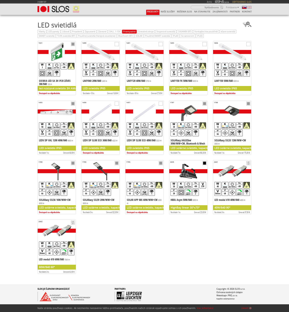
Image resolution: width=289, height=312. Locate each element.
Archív (209, 2)
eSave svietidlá (228, 31)
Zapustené (90, 31)
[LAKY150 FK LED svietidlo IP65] (188, 68)
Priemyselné (129, 31)
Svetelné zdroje (146, 31)
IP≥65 (200, 36)
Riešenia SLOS (184, 11)
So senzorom (187, 36)
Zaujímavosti (220, 11)
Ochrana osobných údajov (229, 292)
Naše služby (168, 11)
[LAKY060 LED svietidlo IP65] (100, 68)
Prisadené (77, 31)
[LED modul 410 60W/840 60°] (57, 247)
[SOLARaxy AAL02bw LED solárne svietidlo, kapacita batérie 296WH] (188, 128)
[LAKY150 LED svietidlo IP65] (232, 68)
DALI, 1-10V (114, 31)
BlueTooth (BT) (125, 36)
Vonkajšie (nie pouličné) (206, 31)
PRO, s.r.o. (233, 295)
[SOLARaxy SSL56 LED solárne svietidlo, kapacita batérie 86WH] (57, 187)
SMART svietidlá (46, 36)
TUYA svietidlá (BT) (66, 36)
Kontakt (247, 11)
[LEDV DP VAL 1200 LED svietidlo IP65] (57, 128)
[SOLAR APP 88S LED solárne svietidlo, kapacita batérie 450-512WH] (144, 187)
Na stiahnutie (202, 11)
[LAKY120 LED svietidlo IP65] (144, 68)
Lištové (65, 31)
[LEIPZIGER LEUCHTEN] (138, 296)
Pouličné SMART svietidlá (157, 36)
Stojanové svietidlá (165, 31)
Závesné (102, 31)
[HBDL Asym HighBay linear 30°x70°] (188, 187)
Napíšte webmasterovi (225, 299)
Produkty (153, 11)
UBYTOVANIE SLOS (242, 2)
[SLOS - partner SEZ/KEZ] (63, 296)
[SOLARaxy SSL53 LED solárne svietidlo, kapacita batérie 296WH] (232, 128)
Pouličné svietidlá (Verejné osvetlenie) (96, 36)
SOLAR (139, 36)
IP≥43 (175, 36)
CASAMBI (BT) (184, 31)
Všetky (42, 31)
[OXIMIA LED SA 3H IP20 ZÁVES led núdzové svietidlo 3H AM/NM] (57, 68)
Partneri (235, 11)
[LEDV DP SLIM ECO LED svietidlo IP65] (100, 128)
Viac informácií (205, 308)
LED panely (53, 31)
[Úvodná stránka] (53, 9)
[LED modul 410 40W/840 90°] (232, 187)
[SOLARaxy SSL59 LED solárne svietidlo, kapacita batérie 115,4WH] (100, 187)
